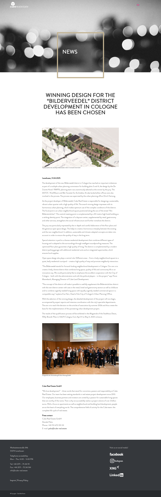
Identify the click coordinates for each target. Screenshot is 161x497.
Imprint (13, 481)
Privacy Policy (22, 481)
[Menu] (148, 5)
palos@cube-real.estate (57, 429)
